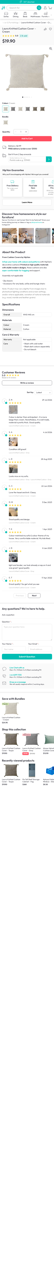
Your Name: (7, 644)
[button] (39, 7)
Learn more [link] (33, 191)
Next (34, 595)
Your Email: (33, 644)
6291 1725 (16, 675)
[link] (27, 187)
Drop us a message (18, 682)
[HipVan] (3, 8)
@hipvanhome (36, 222)
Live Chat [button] (17, 667)
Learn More (27, 202)
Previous (20, 595)
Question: (6, 621)
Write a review (27, 383)
